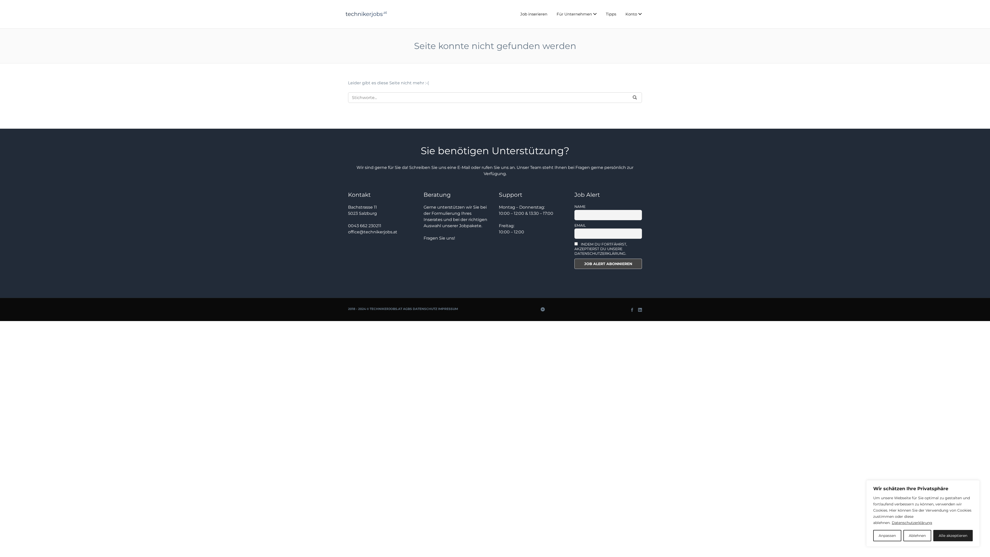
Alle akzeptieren (953, 535)
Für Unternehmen (574, 14)
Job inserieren (533, 14)
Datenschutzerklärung (912, 522)
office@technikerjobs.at (372, 232)
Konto (631, 14)
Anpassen (887, 535)
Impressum (448, 309)
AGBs (407, 309)
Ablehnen (917, 535)
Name (579, 206)
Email (580, 225)
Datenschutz (425, 309)
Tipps (611, 14)
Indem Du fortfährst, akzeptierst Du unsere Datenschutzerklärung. (600, 249)
